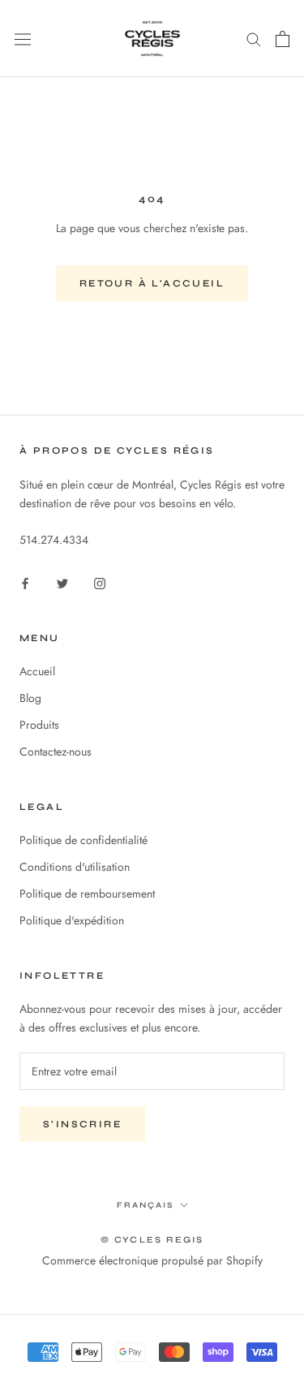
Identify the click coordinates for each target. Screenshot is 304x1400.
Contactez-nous (55, 751)
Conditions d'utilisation (74, 867)
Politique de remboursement (87, 893)
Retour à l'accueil (152, 283)
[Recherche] (253, 38)
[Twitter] (62, 582)
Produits (39, 725)
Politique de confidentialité (83, 840)
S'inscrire (82, 1124)
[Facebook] (25, 582)
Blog (30, 698)
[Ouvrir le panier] (282, 39)
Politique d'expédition (71, 920)
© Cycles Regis (152, 1239)
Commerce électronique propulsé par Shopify (152, 1260)
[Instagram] (99, 582)
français (145, 1205)
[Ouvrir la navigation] (23, 38)
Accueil (37, 671)
